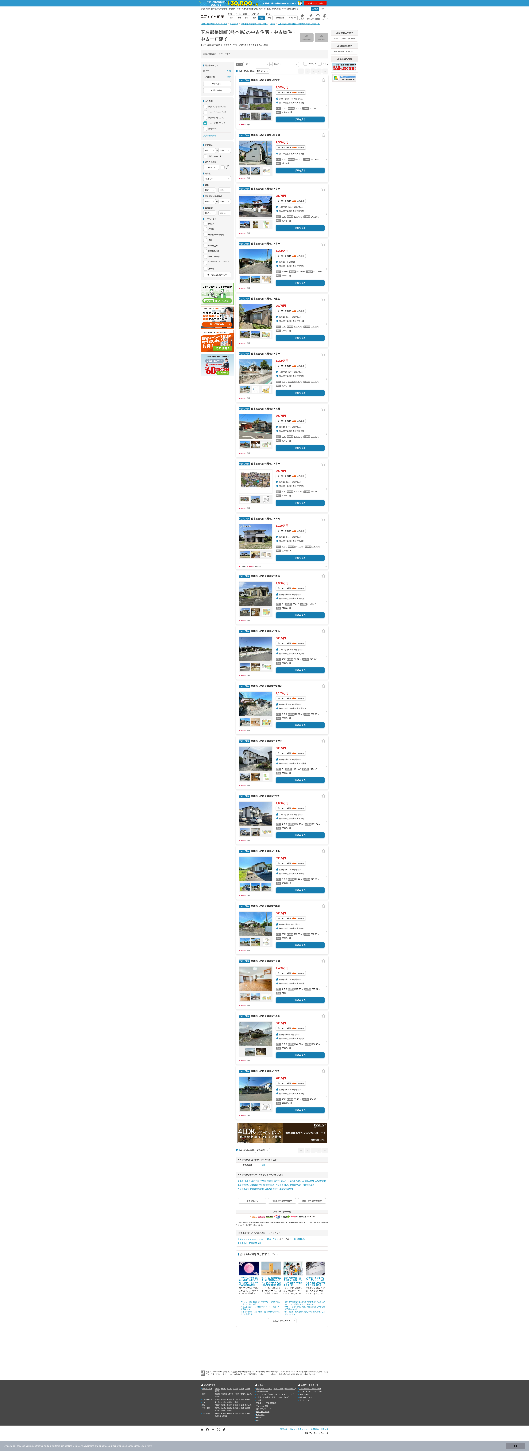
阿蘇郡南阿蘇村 (257, 1189)
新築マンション (244, 1239)
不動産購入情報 (262, 1392)
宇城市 (263, 1181)
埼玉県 (230, 1394)
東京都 (217, 1394)
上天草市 (255, 1181)
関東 (204, 1394)
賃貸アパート (279, 1389)
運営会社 (284, 1429)
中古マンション (259, 1239)
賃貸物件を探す (210, 135)
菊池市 (240, 1181)
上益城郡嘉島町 (286, 1189)
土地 (294, 1239)
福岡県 (217, 1413)
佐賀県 (223, 1413)
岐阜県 (223, 1402)
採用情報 (324, 1429)
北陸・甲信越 (207, 1399)
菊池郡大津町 (256, 1185)
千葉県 (236, 1394)
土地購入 (259, 1400)
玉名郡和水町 (243, 1185)
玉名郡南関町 (321, 1181)
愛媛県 (223, 1411)
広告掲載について (306, 1397)
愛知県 (217, 1402)
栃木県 (249, 1394)
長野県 (229, 1399)
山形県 (247, 1389)
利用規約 (315, 1429)
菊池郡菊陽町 (269, 1185)
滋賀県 (235, 1405)
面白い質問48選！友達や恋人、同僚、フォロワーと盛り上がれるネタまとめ (293, 1281)
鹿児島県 (218, 1416)
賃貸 (258, 1389)
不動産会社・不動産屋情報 (249, 1243)
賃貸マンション (266, 1389)
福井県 (247, 1399)
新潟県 (217, 1399)
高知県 (229, 1411)
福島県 (217, 1391)
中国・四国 (206, 1408)
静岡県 (229, 1402)
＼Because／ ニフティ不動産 (310, 1389)
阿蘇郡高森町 (309, 1185)
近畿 (204, 1405)
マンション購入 (262, 1394)
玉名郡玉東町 (308, 1181)
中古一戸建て (283, 1397)
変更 (229, 70)
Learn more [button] (146, 1446)
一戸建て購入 (261, 1397)
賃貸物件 (301, 1239)
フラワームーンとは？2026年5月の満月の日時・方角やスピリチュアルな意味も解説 (249, 1281)
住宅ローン (260, 1415)
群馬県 (217, 1396)
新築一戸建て (272, 1239)
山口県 (241, 1408)
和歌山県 (248, 1405)
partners (56, 1446)
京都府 (229, 1405)
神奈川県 (224, 1394)
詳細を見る (300, 119)
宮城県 (235, 1389)
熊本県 (235, 1413)
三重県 (235, 1402)
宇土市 (247, 1181)
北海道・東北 (207, 1389)
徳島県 (247, 1408)
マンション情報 (262, 1406)
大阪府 (217, 1405)
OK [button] (515, 1446)
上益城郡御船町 (271, 1189)
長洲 (263, 1165)
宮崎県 (247, 1413)
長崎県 (229, 1413)
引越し (258, 1420)
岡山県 (223, 1408)
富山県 (235, 1399)
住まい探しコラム (262, 1412)
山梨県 (223, 1399)
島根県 (235, 1408)
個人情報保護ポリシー (299, 1429)
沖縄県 (224, 1416)
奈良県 (241, 1405)
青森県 (223, 1389)
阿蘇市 (270, 1181)
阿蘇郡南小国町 (282, 1185)
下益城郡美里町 (294, 1181)
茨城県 (243, 1394)
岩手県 (229, 1389)
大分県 (241, 1413)
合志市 (284, 1181)
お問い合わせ (304, 1394)
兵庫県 (223, 1405)
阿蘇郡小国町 (296, 1185)
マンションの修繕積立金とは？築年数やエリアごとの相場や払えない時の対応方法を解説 (271, 1281)
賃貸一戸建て (290, 1389)
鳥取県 (229, 1408)
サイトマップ (304, 1400)
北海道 (217, 1389)
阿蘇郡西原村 (243, 1189)
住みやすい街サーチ (263, 1409)
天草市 (277, 1181)
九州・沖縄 (206, 1413)
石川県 (241, 1399)
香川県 (217, 1411)
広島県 (217, 1408)
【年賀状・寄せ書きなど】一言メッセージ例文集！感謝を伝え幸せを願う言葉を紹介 (315, 1281)
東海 (204, 1402)
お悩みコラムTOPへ (282, 1321)
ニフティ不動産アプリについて (310, 1392)
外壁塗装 (259, 1418)
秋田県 (241, 1389)
